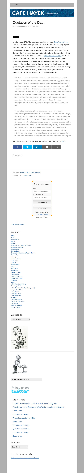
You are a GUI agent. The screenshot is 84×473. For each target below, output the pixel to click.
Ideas (12, 282)
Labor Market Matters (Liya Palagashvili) (23, 288)
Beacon (13, 241)
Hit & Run (14, 280)
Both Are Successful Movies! (30, 172)
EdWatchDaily (15, 264)
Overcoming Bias (16, 295)
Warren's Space (15, 307)
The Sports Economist (17, 301)
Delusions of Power (61, 42)
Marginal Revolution (17, 290)
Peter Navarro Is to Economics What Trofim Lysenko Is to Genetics (38, 407)
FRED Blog (14, 268)
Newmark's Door (15, 293)
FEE (12, 266)
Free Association (16, 272)
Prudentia (13, 297)
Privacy (46, 217)
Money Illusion (15, 292)
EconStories (14, 261)
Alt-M (12, 237)
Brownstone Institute (17, 247)
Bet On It (13, 243)
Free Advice (14, 270)
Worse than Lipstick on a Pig (24, 418)
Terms (41, 217)
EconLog (13, 257)
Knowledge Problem (17, 286)
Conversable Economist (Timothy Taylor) (23, 253)
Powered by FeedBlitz (42, 214)
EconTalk (13, 262)
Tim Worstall (14, 303)
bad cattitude (15, 239)
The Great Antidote (16, 299)
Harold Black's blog (16, 278)
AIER (12, 235)
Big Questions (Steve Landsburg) (21, 245)
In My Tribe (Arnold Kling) (18, 284)
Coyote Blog (14, 255)
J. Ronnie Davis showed (52, 56)
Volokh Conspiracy (16, 305)
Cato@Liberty (15, 249)
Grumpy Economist (16, 276)
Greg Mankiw (15, 274)
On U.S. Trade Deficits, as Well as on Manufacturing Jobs (35, 404)
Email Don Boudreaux (17, 224)
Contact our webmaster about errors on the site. (25, 458)
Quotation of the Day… (21, 414)
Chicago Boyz (15, 251)
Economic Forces (16, 259)
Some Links (27, 175)
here (63, 141)
